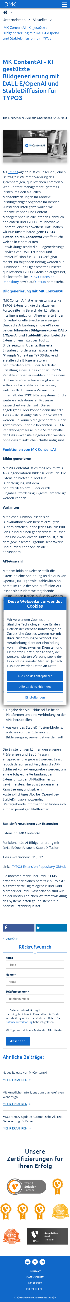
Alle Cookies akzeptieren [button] (35, 676)
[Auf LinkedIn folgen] (28, 1262)
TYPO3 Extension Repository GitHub (39, 866)
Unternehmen (14, 19)
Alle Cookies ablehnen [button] (35, 686)
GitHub (40, 282)
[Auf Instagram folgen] (42, 1262)
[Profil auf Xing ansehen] (35, 1262)
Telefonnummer (17, 991)
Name (11, 974)
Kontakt (35, 1271)
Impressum (35, 1283)
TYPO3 (13, 172)
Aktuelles (40, 19)
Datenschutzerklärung (19, 1022)
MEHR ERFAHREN (15, 1080)
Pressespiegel (35, 1289)
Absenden (17, 1041)
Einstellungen (35, 697)
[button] (64, 4)
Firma (9, 957)
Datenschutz (35, 1277)
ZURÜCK (12, 938)
